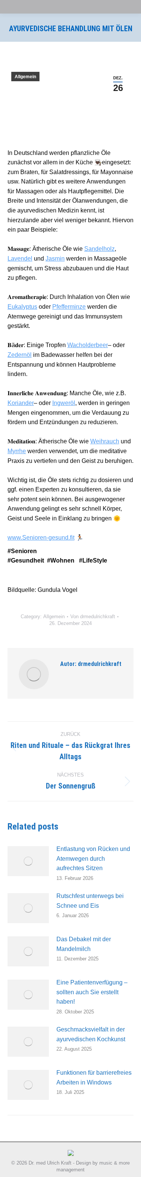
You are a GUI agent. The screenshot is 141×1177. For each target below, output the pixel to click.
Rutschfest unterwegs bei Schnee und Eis (90, 901)
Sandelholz (99, 249)
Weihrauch (104, 441)
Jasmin (55, 258)
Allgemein (25, 76)
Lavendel (20, 258)
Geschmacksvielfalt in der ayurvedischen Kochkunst (90, 1034)
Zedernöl (20, 355)
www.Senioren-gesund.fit (41, 537)
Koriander (21, 403)
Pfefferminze (69, 306)
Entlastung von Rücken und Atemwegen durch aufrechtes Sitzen (93, 858)
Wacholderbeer (87, 345)
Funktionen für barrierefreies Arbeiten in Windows (94, 1077)
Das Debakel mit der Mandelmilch (83, 944)
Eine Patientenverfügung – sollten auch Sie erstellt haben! (91, 992)
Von (92, 616)
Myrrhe (17, 451)
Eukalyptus (22, 306)
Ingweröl (63, 403)
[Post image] (28, 861)
